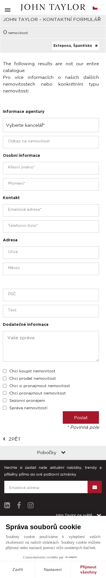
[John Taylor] (53, 7)
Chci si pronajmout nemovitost (39, 385)
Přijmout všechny (88, 569)
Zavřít (17, 569)
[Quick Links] (63, 453)
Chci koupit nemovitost (32, 371)
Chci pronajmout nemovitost (37, 393)
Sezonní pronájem (27, 400)
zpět (14, 439)
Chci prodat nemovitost (32, 378)
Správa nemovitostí (28, 408)
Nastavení (53, 569)
